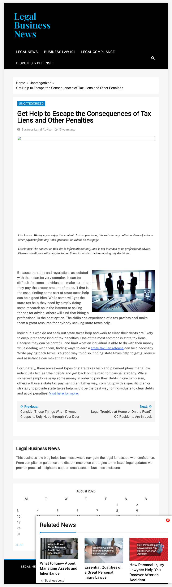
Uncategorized (31, 103)
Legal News (27, 52)
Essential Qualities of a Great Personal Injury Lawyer (103, 572)
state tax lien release (107, 348)
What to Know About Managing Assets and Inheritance (58, 568)
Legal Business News (32, 25)
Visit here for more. (64, 393)
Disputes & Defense (34, 63)
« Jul (19, 544)
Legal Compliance (98, 52)
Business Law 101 (59, 52)
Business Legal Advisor (37, 129)
